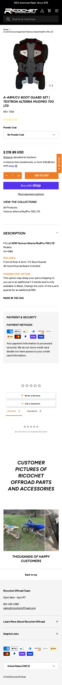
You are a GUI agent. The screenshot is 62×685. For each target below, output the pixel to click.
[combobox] (31, 19)
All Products (10, 207)
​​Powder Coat (10, 127)
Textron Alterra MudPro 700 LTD (21, 211)
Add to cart (42, 175)
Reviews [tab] (11, 410)
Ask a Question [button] (32, 403)
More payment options (31, 194)
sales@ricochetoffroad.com (19, 608)
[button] (49, 10)
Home (5, 29)
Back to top (31, 574)
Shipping (8, 157)
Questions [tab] (32, 410)
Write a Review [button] (32, 395)
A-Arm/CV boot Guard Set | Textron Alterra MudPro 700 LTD (28, 32)
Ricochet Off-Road (18, 677)
